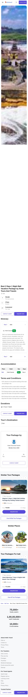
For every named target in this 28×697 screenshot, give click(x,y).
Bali (4, 293)
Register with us (5, 676)
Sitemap (3, 667)
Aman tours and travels (14, 445)
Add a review (4, 653)
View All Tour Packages (14, 597)
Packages (3, 658)
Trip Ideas (3, 660)
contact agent (7, 692)
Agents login (4, 674)
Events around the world (7, 665)
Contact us (3, 642)
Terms (2, 647)
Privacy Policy (4, 645)
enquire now (21, 692)
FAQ (2, 681)
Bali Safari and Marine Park (21, 545)
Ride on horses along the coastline (7, 545)
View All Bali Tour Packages (14, 518)
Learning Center (5, 678)
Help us (3, 640)
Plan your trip (4, 656)
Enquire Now (14, 511)
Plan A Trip (23, 2)
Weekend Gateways (6, 663)
